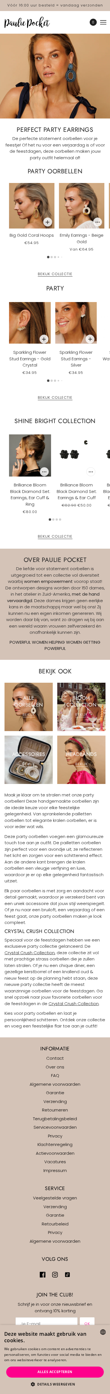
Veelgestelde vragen (55, 1198)
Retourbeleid (55, 1224)
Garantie (55, 1093)
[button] (55, 1384)
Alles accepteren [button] (55, 1371)
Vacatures (55, 1162)
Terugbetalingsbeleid (55, 1119)
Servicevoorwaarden (55, 1127)
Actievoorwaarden (55, 1153)
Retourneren (55, 1110)
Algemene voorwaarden (55, 1084)
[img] (42, 1274)
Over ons (55, 1067)
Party (55, 288)
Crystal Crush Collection (30, 953)
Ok (87, 1323)
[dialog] (55, 1359)
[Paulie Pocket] (32, 22)
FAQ (55, 1075)
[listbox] (103, 1332)
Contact (55, 1058)
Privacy (55, 1136)
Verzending (55, 1101)
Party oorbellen (55, 171)
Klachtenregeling (55, 1144)
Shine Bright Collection (55, 420)
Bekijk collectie (55, 274)
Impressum (55, 1170)
